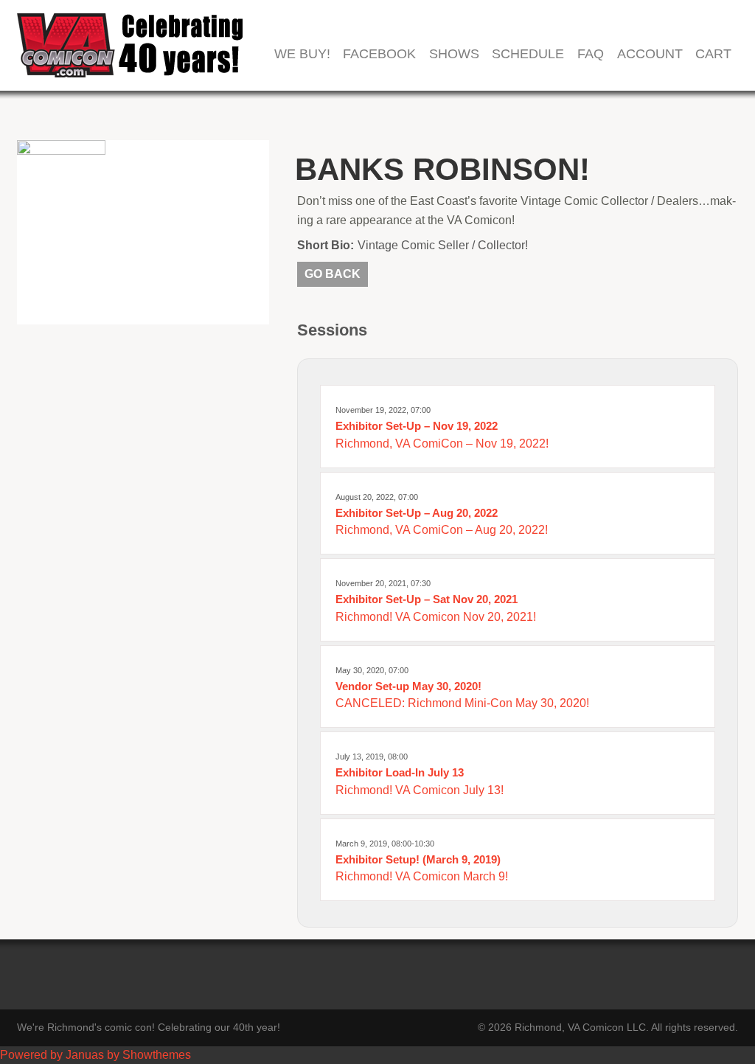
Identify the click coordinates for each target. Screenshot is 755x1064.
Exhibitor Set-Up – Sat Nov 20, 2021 (426, 599)
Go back (333, 274)
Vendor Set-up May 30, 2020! (408, 686)
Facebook (379, 54)
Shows (454, 54)
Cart (713, 54)
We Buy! (302, 54)
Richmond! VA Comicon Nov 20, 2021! (435, 617)
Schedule (528, 54)
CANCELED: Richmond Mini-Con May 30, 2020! (462, 703)
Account (650, 54)
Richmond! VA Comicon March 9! (421, 876)
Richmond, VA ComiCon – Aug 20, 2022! (441, 530)
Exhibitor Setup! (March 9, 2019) (418, 859)
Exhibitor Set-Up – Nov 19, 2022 (416, 426)
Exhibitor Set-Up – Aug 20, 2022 (416, 513)
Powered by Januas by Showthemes (95, 1055)
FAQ (590, 54)
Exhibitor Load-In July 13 (399, 772)
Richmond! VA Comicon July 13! (419, 790)
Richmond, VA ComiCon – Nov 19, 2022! (442, 443)
